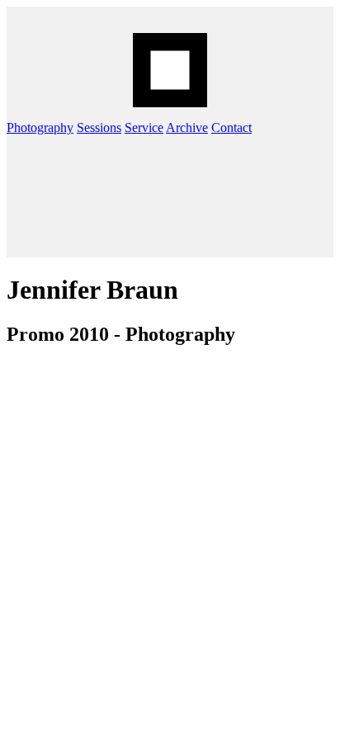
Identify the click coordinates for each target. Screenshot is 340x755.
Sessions (99, 127)
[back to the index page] (170, 70)
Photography (40, 127)
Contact (231, 127)
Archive (187, 127)
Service (144, 127)
